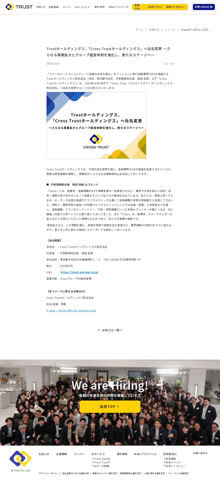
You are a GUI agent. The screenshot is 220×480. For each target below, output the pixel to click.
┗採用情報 (169, 458)
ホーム (139, 29)
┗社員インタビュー (174, 465)
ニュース (170, 29)
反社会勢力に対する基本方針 (75, 473)
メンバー (79, 454)
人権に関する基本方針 (154, 473)
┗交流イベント (172, 462)
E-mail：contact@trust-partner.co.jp (71, 310)
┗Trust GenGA (101, 458)
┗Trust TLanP (101, 462)
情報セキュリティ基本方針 (104, 473)
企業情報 (61, 454)
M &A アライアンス (145, 454)
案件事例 (122, 454)
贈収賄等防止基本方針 (130, 473)
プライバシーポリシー (48, 473)
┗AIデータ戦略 (100, 465)
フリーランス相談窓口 (178, 473)
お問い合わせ (202, 7)
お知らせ (154, 29)
